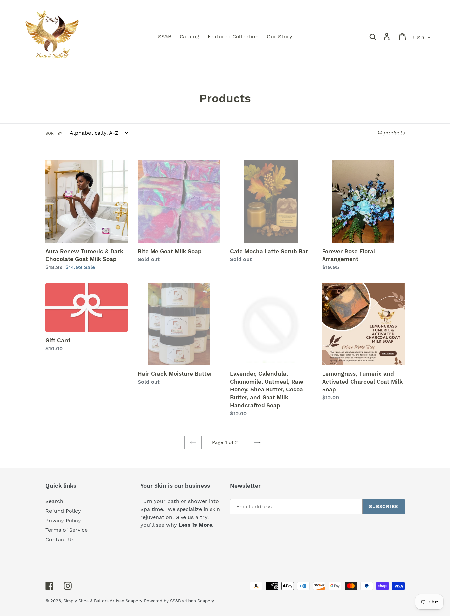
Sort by (53, 133)
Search (54, 501)
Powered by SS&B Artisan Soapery (179, 600)
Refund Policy (63, 511)
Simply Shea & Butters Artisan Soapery (102, 600)
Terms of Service (66, 530)
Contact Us (59, 539)
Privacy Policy (63, 520)
